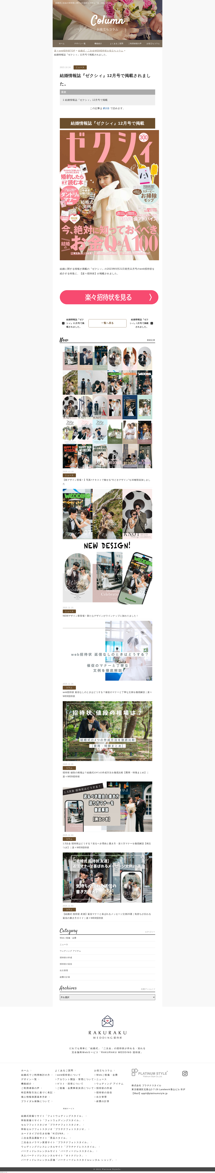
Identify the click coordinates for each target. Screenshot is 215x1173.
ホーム (62, 44)
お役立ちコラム (153, 44)
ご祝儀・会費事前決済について (75, 1088)
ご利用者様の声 (135, 44)
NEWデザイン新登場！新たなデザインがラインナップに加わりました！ (101, 616)
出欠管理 (64, 970)
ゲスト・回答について (70, 1083)
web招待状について (69, 1075)
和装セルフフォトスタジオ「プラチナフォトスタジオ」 (54, 1129)
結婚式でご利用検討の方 (35, 1075)
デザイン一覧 (80, 44)
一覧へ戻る (107, 323)
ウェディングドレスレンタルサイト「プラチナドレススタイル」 (59, 1146)
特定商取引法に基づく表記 (37, 1092)
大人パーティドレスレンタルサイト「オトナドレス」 (52, 1155)
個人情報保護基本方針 (34, 1097)
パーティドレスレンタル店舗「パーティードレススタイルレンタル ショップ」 (67, 1160)
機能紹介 (98, 44)
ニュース (80, 67)
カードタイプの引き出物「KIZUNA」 (43, 1133)
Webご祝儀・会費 (68, 938)
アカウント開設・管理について (75, 1079)
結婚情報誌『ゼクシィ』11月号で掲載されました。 (75, 323)
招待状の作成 (66, 957)
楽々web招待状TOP (64, 50)
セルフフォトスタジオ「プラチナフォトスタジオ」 (51, 1124)
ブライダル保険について (35, 1101)
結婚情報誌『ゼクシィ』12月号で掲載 (86, 100)
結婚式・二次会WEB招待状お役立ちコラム (100, 50)
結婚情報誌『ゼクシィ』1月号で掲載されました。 (139, 323)
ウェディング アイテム (70, 951)
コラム (69, 687)
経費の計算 (65, 977)
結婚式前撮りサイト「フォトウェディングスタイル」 (52, 1116)
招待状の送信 (66, 964)
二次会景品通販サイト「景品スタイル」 (45, 1138)
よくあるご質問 (116, 44)
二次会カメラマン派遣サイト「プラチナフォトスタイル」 (55, 1142)
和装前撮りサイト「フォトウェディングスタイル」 (51, 1120)
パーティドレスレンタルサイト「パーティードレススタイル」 (58, 1151)
